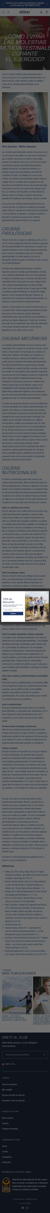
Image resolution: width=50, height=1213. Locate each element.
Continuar (13, 613)
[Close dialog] (47, 593)
